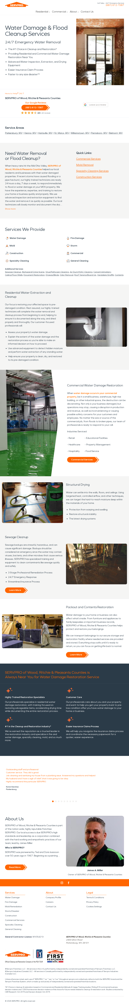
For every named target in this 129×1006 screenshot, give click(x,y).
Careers (49, 902)
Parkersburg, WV (13, 133)
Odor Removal (66, 275)
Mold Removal (85, 164)
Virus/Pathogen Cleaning (57, 272)
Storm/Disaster (12, 911)
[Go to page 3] (58, 801)
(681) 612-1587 (115, 5)
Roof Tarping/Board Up (85, 275)
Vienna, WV (30, 133)
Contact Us (87, 11)
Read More (15, 867)
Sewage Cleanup (13, 272)
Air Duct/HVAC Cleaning (81, 272)
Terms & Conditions (95, 897)
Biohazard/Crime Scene (33, 272)
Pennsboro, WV (99, 133)
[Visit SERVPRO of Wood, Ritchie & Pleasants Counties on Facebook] (68, 883)
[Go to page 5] (64, 801)
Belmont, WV (116, 133)
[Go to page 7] (70, 801)
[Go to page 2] (55, 801)
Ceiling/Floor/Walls (14, 275)
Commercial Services (88, 158)
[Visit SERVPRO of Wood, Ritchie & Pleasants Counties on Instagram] (62, 883)
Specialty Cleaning (13, 924)
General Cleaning (13, 929)
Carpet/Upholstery (102, 272)
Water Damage (12, 897)
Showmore (10, 209)
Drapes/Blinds (52, 275)
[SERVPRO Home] (16, 4)
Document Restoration (34, 275)
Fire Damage (11, 902)
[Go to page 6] (67, 801)
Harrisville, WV (45, 133)
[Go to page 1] (53, 801)
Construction (11, 915)
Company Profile (53, 897)
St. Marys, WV (61, 133)
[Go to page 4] (61, 801)
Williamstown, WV (80, 133)
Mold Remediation (13, 906)
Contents (119, 275)
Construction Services (89, 177)
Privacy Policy (92, 902)
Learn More (15, 590)
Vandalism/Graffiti (105, 275)
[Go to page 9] (76, 801)
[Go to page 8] (73, 801)
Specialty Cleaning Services (92, 170)
